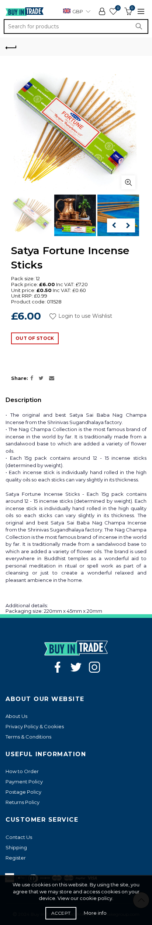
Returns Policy (22, 802)
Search (141, 26)
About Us (16, 716)
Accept (61, 913)
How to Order (22, 771)
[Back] (11, 46)
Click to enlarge (128, 182)
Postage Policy (23, 792)
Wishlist (118, 8)
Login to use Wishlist (84, 316)
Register (16, 858)
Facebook (57, 667)
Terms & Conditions (28, 737)
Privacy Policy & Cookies (35, 726)
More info (95, 913)
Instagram (94, 667)
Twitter (76, 667)
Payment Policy (24, 782)
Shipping (16, 847)
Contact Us (19, 837)
